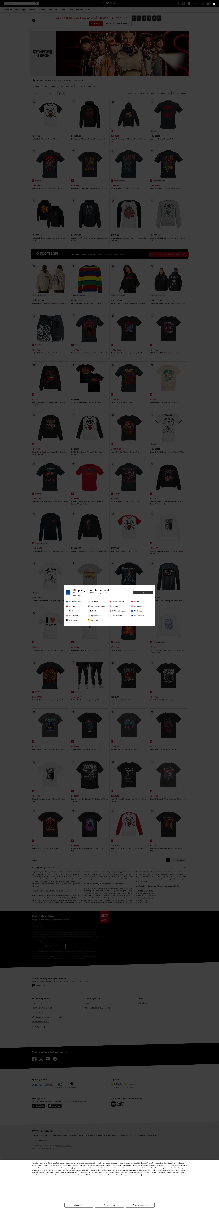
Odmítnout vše (109, 1205)
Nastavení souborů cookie (75, 1175)
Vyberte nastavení (140, 1205)
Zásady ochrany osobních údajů (132, 1175)
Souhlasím (78, 1205)
